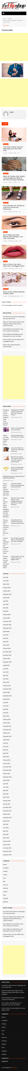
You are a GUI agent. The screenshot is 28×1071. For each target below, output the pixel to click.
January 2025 (6, 618)
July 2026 (5, 577)
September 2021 (7, 736)
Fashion (5, 874)
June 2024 (5, 635)
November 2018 (7, 851)
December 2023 (7, 651)
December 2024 (7, 621)
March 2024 (6, 645)
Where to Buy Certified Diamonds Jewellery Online (11, 345)
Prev (6, 123)
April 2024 (5, 641)
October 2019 (6, 814)
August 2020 (6, 780)
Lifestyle (5, 891)
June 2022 (5, 706)
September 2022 (7, 695)
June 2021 (5, 746)
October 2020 (6, 773)
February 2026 (7, 587)
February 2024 (7, 648)
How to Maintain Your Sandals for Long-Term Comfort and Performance (13, 207)
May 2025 (5, 607)
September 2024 (7, 628)
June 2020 (5, 787)
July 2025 (5, 601)
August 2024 (6, 631)
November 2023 (7, 655)
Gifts (4, 881)
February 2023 (7, 685)
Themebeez (14, 1067)
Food (4, 878)
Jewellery (6, 173)
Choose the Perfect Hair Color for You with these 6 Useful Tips (17, 449)
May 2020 (5, 790)
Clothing (5, 871)
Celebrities (6, 868)
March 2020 (6, 797)
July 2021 (5, 743)
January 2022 (6, 722)
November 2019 (7, 810)
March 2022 (6, 716)
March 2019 (6, 838)
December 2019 (7, 807)
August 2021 (6, 739)
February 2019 (7, 841)
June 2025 (5, 604)
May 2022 (5, 709)
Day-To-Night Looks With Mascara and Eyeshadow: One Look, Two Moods (13, 236)
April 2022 (5, 712)
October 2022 (6, 692)
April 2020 (5, 794)
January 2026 (6, 591)
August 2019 (6, 821)
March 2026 (6, 584)
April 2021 (5, 753)
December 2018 (7, 848)
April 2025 (5, 611)
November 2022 (7, 689)
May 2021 (5, 750)
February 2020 (7, 800)
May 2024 (5, 638)
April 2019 (5, 834)
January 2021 (6, 763)
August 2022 (6, 699)
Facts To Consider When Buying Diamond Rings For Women (17, 469)
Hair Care (5, 885)
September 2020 (7, 777)
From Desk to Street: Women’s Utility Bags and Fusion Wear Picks (13, 148)
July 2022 (5, 702)
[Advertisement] (14, 47)
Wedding (5, 901)
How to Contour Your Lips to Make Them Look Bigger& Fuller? (13, 340)
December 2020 (7, 766)
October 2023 (6, 658)
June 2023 (5, 672)
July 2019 (5, 824)
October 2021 (6, 733)
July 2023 (5, 668)
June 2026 (5, 580)
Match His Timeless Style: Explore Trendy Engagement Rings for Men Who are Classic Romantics (14, 178)
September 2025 (7, 594)
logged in (10, 305)
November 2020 (7, 770)
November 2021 (7, 729)
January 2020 (6, 804)
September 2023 (7, 662)
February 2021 (7, 760)
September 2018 (7, 854)
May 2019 (5, 831)
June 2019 (5, 827)
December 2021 (7, 726)
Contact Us (5, 1061)
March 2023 (6, 682)
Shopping (6, 144)
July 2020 (5, 783)
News (4, 895)
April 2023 (5, 679)
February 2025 (7, 614)
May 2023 (5, 675)
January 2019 (6, 844)
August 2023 (6, 665)
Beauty (5, 232)
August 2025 (6, 597)
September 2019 (7, 817)
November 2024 (7, 624)
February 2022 (7, 719)
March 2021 (6, 756)
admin (6, 153)
